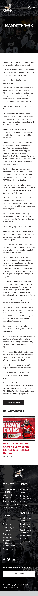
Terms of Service (13, 581)
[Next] (33, 433)
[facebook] (4, 553)
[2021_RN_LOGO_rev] (19, 464)
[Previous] (4, 433)
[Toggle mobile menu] (34, 7)
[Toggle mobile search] (29, 7)
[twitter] (8, 553)
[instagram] (14, 553)
